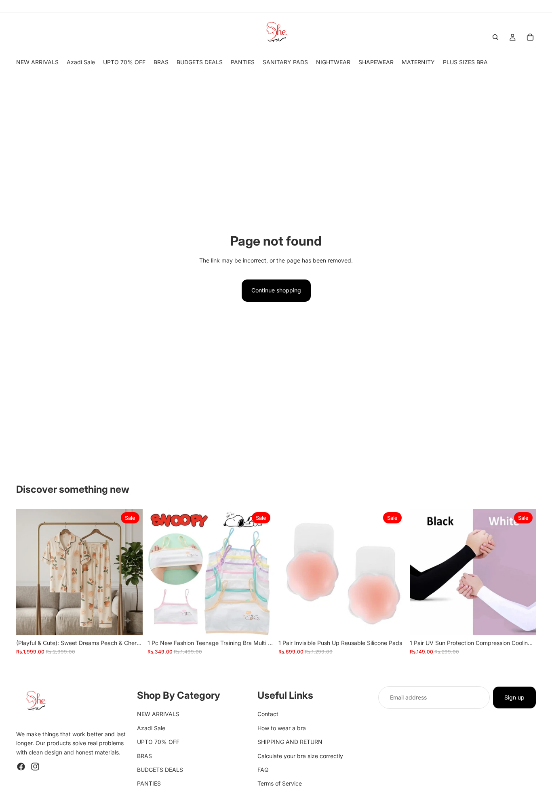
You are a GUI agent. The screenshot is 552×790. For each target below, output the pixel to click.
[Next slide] (130, 572)
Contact (267, 714)
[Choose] (261, 623)
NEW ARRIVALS (158, 714)
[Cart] (530, 37)
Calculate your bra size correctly (300, 755)
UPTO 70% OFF (158, 742)
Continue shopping (276, 290)
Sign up (514, 697)
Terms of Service (279, 783)
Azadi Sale (151, 728)
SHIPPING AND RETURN (289, 742)
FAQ (263, 769)
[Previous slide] (28, 572)
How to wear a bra (281, 728)
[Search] (495, 37)
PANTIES (149, 783)
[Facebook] (21, 767)
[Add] (130, 623)
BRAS (144, 755)
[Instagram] (35, 767)
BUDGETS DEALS (160, 769)
